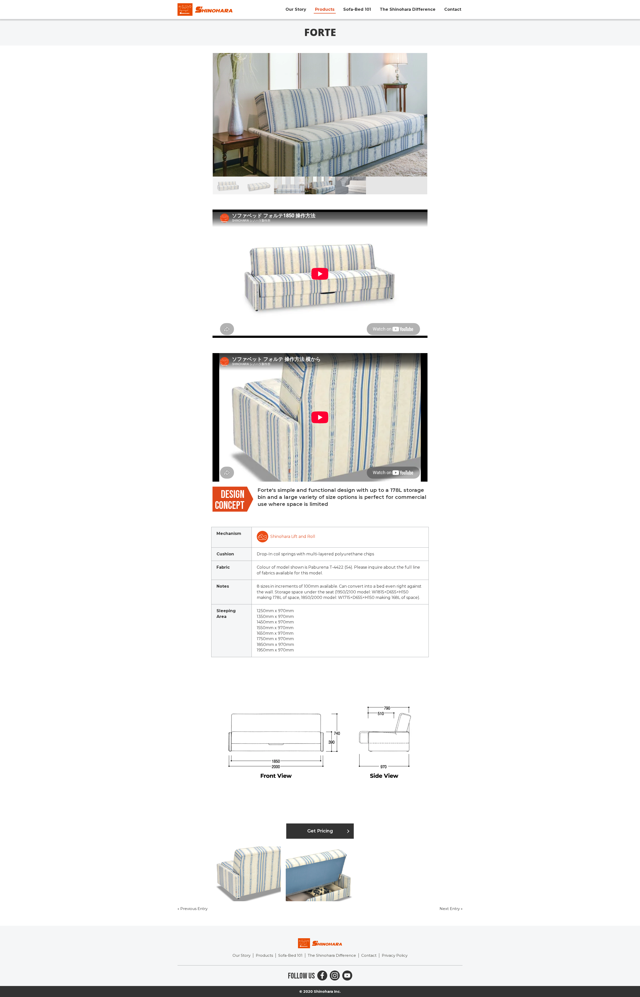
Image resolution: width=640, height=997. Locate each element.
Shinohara (205, 9)
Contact (452, 9)
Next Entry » (451, 908)
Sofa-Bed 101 (357, 9)
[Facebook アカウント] (322, 975)
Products (324, 9)
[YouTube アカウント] (347, 975)
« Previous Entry (193, 908)
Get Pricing (320, 831)
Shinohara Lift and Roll (292, 536)
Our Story (296, 9)
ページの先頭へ (634, 991)
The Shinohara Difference (408, 9)
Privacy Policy (395, 955)
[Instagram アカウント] (335, 975)
